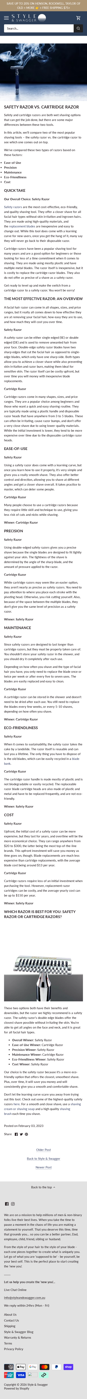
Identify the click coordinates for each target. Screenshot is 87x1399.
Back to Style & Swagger (43, 1158)
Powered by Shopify (16, 1388)
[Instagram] (13, 1203)
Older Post (43, 1149)
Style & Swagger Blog (18, 1332)
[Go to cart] (78, 17)
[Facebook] (6, 1203)
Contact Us (11, 1320)
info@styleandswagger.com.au (24, 1297)
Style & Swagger (38, 1384)
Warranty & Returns (17, 1337)
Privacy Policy (13, 1349)
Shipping (9, 1326)
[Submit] (78, 28)
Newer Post (44, 1167)
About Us (10, 1314)
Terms (8, 1343)
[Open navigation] (6, 18)
